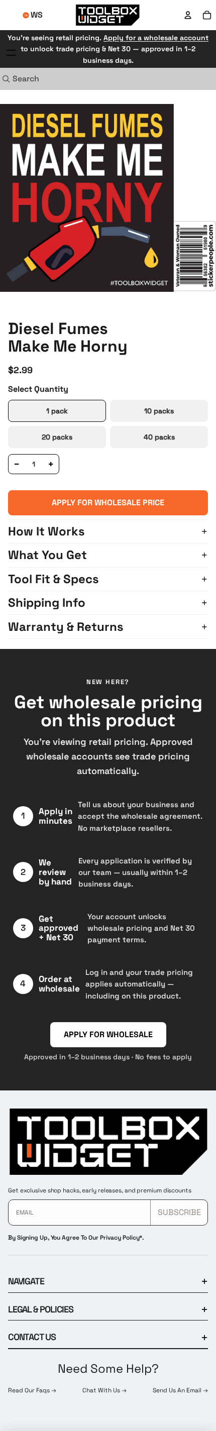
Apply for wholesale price (108, 502)
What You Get (47, 555)
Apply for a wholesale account (155, 37)
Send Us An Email (178, 1390)
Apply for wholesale (108, 1034)
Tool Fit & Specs (53, 579)
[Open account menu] (188, 15)
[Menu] (11, 53)
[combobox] (97, 78)
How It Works (46, 531)
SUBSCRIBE (179, 1212)
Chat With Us (102, 1390)
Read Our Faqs (29, 1390)
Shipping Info (46, 602)
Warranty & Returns (66, 626)
